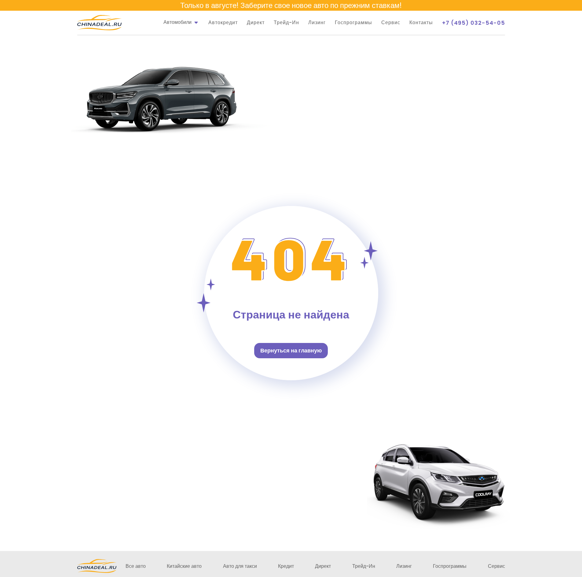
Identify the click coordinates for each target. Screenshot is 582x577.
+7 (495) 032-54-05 (473, 23)
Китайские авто (184, 566)
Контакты (421, 22)
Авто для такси (240, 566)
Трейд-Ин (286, 22)
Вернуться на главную (291, 350)
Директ (256, 22)
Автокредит (223, 22)
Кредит (286, 566)
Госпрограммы (353, 22)
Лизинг (317, 22)
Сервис (390, 22)
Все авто (136, 566)
